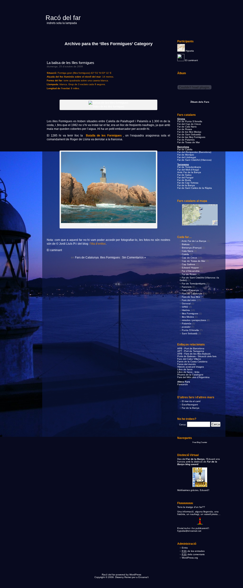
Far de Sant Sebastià (189, 134)
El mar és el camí (191, 401)
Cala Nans (187, 251)
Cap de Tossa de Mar (193, 261)
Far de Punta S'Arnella (189, 121)
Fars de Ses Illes (191, 297)
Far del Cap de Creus (189, 124)
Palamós (186, 323)
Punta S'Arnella (190, 330)
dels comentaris (193, 554)
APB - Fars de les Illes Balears (193, 353)
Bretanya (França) (191, 247)
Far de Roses (184, 129)
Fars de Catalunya (87, 257)
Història (186, 310)
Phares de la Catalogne (190, 374)
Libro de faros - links (188, 372)
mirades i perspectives (194, 320)
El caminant (191, 60)
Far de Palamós (186, 139)
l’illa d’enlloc (98, 243)
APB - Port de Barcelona (190, 348)
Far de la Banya (190, 408)
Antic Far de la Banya (189, 172)
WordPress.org (190, 557)
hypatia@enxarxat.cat (189, 531)
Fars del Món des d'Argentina (193, 377)
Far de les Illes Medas (189, 132)
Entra (185, 547)
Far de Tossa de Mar (188, 142)
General (186, 303)
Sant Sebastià (189, 333)
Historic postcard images (190, 366)
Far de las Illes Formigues (191, 137)
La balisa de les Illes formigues (70, 63)
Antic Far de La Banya (194, 241)
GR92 (185, 307)
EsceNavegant (190, 404)
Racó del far (63, 17)
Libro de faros (184, 369)
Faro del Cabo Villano (189, 359)
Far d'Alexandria (191, 271)
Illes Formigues (110, 257)
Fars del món (189, 300)
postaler (186, 327)
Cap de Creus (189, 257)
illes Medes (188, 317)
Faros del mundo (186, 364)
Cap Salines (188, 264)
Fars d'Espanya (190, 290)
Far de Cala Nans (186, 126)
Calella (185, 254)
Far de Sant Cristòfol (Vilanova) (194, 160)
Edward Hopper (190, 267)
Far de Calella (184, 149)
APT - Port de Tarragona (190, 351)
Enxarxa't (143, 577)
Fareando (182, 384)
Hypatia (190, 50)
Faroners (187, 287)
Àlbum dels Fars (199, 102)
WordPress (135, 574)
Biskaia (186, 244)
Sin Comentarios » (134, 257)
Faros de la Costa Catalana (192, 361)
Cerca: (182, 424)
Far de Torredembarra (189, 167)
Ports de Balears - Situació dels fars (196, 356)
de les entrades (193, 551)
